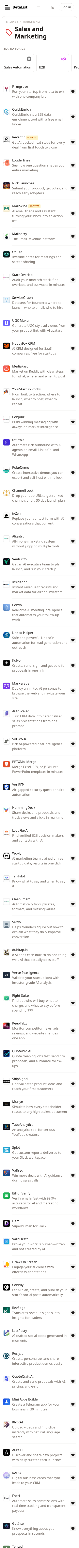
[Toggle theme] (52, 7)
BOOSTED (32, 137)
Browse (12, 22)
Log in (66, 7)
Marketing (31, 22)
